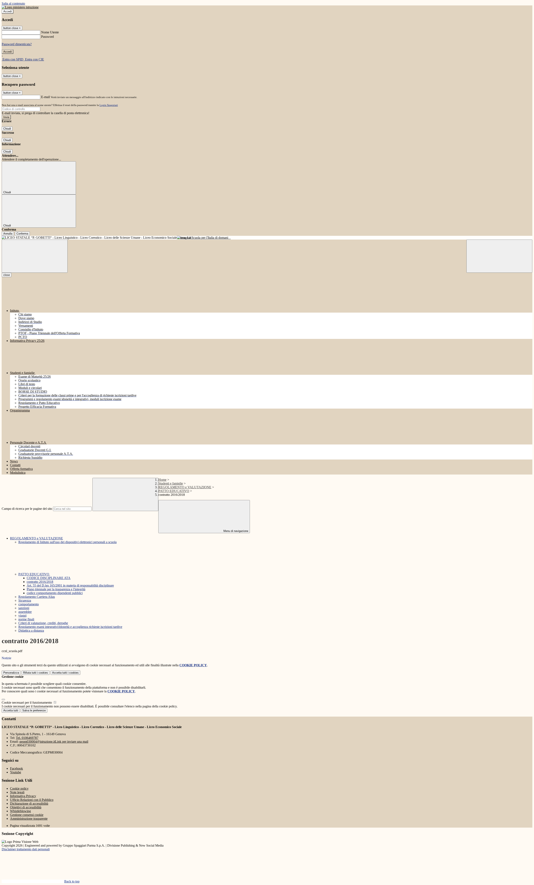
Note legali (17, 792)
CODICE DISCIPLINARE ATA (49, 578)
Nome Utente (50, 32)
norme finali (26, 619)
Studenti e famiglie (170, 483)
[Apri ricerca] (499, 256)
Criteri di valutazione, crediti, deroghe (43, 623)
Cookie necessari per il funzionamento (27, 702)
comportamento (28, 604)
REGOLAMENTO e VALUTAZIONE (184, 487)
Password (47, 36)
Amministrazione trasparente (29, 818)
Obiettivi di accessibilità (25, 807)
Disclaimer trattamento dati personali (26, 849)
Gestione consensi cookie (26, 815)
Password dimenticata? (17, 44)
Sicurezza (24, 600)
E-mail (45, 97)
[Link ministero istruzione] (20, 7)
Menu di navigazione (235, 531)
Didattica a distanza (31, 630)
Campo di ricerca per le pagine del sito (27, 508)
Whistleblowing (20, 811)
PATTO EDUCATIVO (173, 491)
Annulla (7, 233)
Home (162, 479)
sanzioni (23, 608)
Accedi (7, 11)
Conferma (22, 233)
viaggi (22, 615)
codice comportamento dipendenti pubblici (55, 593)
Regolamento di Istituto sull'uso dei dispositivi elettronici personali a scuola (67, 542)
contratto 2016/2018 (40, 581)
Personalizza (11, 672)
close (6, 274)
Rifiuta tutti (35, 672)
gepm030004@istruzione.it (53, 741)
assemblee (25, 612)
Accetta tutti (65, 672)
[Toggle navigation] (35, 256)
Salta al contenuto (13, 3)
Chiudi (7, 128)
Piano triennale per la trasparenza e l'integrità (56, 589)
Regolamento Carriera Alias (36, 596)
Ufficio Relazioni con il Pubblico (31, 800)
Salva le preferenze (34, 710)
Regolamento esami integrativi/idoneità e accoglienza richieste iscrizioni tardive (70, 627)
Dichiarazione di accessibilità (29, 803)
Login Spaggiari (108, 105)
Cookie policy (19, 788)
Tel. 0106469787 (27, 738)
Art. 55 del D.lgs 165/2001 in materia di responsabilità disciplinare (70, 585)
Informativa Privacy (23, 796)
